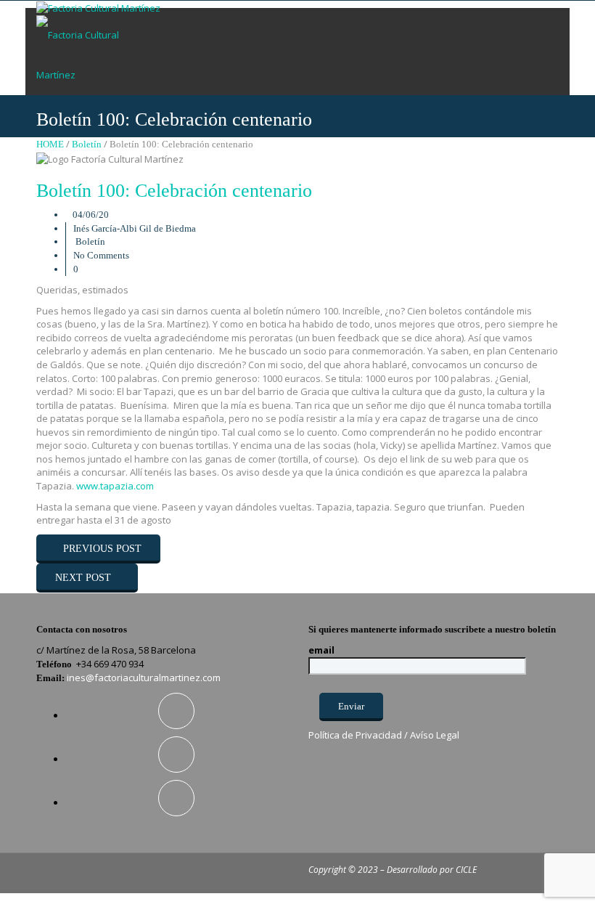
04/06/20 (91, 214)
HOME (50, 144)
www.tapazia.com (115, 485)
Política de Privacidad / (359, 734)
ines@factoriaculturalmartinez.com (144, 677)
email (321, 649)
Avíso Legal (434, 734)
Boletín (87, 144)
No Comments (101, 255)
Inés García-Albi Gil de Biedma (134, 228)
